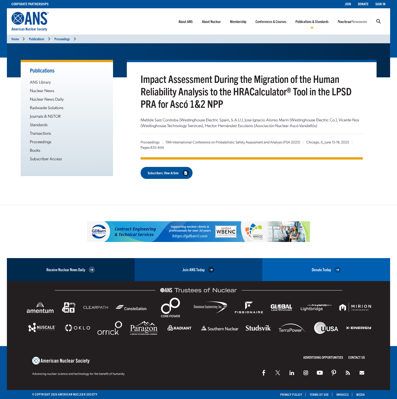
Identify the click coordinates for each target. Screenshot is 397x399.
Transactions (40, 133)
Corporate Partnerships (29, 4)
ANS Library (40, 81)
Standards (39, 124)
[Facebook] (264, 373)
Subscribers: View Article (163, 173)
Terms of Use (319, 394)
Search (379, 21)
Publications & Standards (312, 21)
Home (15, 39)
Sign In (380, 4)
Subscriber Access (46, 158)
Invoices (342, 394)
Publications (36, 39)
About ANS (186, 21)
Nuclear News (42, 90)
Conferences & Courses (270, 21)
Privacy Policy (291, 394)
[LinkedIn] (292, 373)
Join (348, 4)
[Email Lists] (362, 373)
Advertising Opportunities (323, 357)
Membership (238, 21)
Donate (363, 4)
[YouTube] (320, 373)
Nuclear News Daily (47, 99)
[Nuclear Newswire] (348, 373)
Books (35, 150)
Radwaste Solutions (46, 107)
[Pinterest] (334, 373)
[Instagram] (306, 373)
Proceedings (62, 39)
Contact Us (356, 357)
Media (360, 394)
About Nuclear (211, 21)
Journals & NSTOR (45, 116)
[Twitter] (278, 373)
